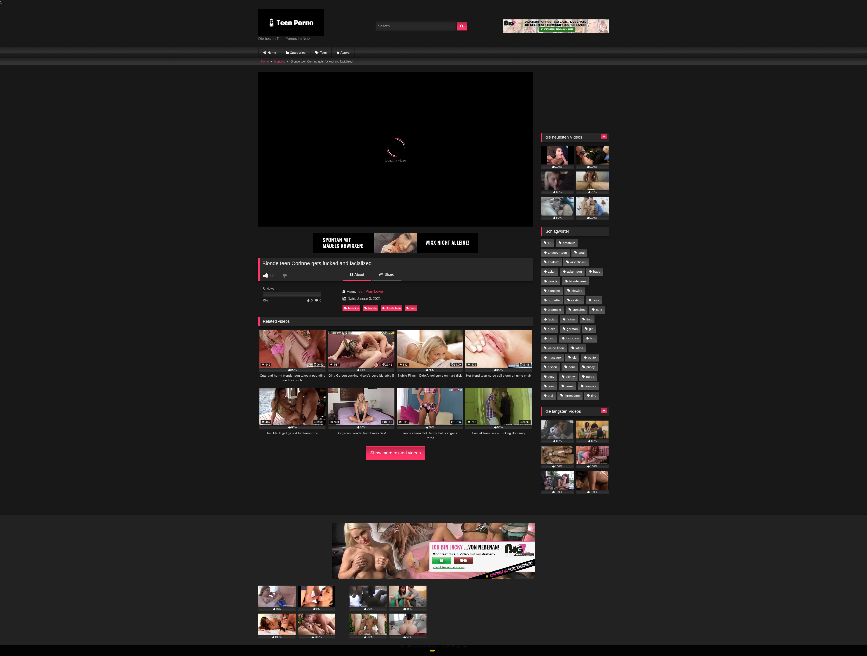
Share (389, 274)
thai (550, 395)
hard (551, 338)
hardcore (572, 338)
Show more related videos (395, 452)
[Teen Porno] (291, 22)
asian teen (574, 271)
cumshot (579, 309)
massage (554, 357)
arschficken (578, 262)
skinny (570, 376)
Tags (323, 52)
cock (596, 300)
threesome (572, 395)
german (572, 329)
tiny (593, 395)
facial (551, 319)
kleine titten (556, 348)
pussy (590, 367)
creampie (554, 309)
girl (591, 329)
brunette (554, 300)
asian (551, 271)
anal (581, 252)
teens (569, 386)
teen (412, 308)
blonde (372, 308)
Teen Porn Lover (370, 291)
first (589, 319)
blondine (279, 61)
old (574, 357)
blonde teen (393, 308)
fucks (551, 329)
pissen (552, 367)
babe (596, 271)
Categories (297, 52)
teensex (590, 386)
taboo (590, 376)
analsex (553, 262)
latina (579, 348)
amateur (569, 243)
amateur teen (557, 252)
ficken (571, 319)
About (359, 274)
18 (549, 243)
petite (592, 357)
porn (572, 367)
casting (576, 300)
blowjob (576, 290)
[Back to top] (853, 643)
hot (592, 338)
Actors (345, 52)
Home (272, 52)
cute (599, 309)
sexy (551, 376)
